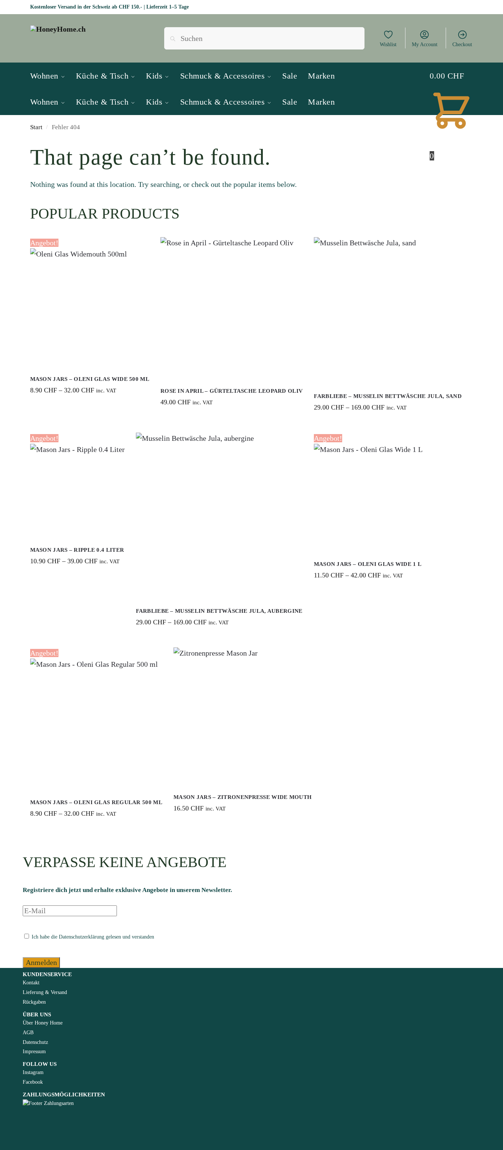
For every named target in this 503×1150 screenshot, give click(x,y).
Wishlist (388, 44)
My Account (424, 44)
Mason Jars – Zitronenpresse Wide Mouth (242, 797)
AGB (28, 1032)
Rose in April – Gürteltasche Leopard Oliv (231, 391)
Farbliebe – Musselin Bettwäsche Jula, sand (388, 396)
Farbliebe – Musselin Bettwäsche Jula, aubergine (219, 611)
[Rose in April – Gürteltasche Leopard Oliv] (231, 308)
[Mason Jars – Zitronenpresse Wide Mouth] (242, 716)
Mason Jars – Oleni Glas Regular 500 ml (96, 802)
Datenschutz (35, 1042)
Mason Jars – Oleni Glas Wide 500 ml (90, 379)
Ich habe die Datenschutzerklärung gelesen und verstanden (92, 937)
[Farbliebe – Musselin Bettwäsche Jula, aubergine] (219, 516)
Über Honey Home (43, 1023)
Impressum (34, 1051)
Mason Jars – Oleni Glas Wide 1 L (368, 564)
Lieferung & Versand (45, 992)
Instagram (33, 1072)
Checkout (462, 44)
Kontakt (31, 982)
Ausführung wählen (89, 408)
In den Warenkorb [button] (231, 420)
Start (36, 127)
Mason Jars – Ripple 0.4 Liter (77, 550)
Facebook (33, 1082)
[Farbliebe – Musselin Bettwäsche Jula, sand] (388, 311)
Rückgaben (34, 1002)
